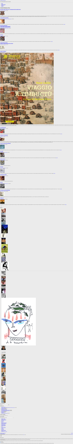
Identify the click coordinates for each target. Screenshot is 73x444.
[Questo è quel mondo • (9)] (3, 389)
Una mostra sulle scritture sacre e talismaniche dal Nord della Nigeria (10, 9)
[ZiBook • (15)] (3, 402)
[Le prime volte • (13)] (3, 367)
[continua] (64, 24)
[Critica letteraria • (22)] (3, 288)
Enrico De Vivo (4, 422)
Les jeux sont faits (5, 152)
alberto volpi (3, 418)
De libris (7, 28)
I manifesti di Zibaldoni (3, 4)
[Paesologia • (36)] (3, 380)
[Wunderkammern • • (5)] (3, 261)
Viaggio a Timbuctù (3, 51)
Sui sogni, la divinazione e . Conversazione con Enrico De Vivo (5, 26)
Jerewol (1, 182)
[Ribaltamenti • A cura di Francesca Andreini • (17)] (4, 252)
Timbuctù (5, 128)
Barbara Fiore (2, 10)
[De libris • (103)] (3, 297)
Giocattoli (1, 151)
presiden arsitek (3, 427)
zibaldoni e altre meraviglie (4, 431)
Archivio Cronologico (2, 415)
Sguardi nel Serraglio (3, 174)
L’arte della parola (3, 127)
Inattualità (5, 10)
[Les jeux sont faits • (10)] (3, 371)
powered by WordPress (2, 433)
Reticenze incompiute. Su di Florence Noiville (7, 407)
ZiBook (2, 3)
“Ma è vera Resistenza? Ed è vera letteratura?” (5, 410)
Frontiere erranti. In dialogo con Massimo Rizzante (4, 412)
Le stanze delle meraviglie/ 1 (4, 17)
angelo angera (3, 419)
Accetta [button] (25, 434)
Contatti (2, 6)
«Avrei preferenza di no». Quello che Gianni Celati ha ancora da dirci (6, 43)
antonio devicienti (2, 420)
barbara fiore (2, 421)
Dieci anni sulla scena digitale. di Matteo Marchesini (5, 409)
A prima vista (2, 408)
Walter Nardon (3, 430)
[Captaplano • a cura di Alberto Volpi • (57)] (3, 224)
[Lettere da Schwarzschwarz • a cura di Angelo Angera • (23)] (3, 237)
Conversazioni (5, 28)
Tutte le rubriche (1, 417)
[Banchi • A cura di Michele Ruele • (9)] (3, 221)
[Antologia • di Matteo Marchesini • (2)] (3, 212)
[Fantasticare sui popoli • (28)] (18, 345)
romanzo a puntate (2, 429)
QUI (23, 434)
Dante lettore (2, 411)
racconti (2, 428)
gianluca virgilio (3, 424)
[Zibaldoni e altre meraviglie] (3, 0)
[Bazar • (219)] (3, 275)
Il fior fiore (2, 5)
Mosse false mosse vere (6, 183)
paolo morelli (2, 426)
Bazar (4, 144)
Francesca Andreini (3, 423)
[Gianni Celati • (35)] (3, 349)
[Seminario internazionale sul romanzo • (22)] (3, 393)
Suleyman (1, 166)
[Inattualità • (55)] (3, 358)
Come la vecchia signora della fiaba (5, 143)
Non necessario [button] (1, 441)
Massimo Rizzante (3, 425)
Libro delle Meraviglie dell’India (5, 190)
